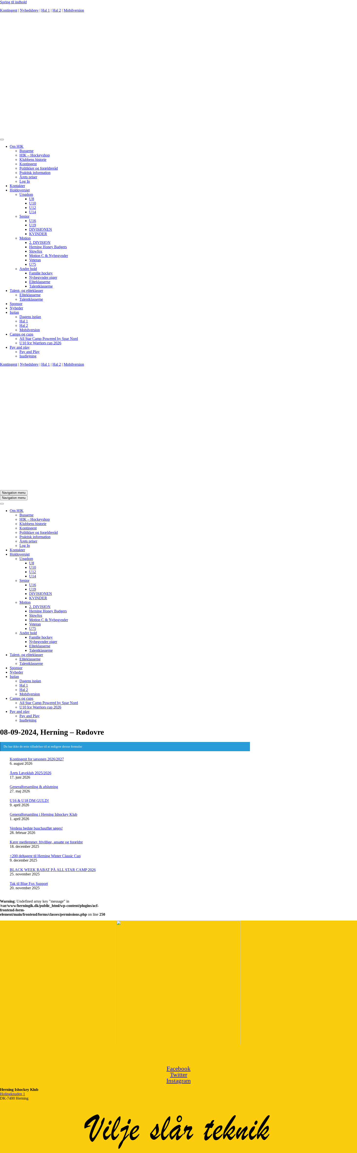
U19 (32, 225)
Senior (24, 216)
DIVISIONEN (40, 229)
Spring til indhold (13, 2)
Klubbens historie (32, 159)
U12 (32, 208)
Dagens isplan (30, 317)
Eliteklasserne (39, 282)
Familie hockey (41, 273)
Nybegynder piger (43, 277)
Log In (24, 181)
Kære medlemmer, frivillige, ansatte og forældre (46, 842)
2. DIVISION (40, 242)
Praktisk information (35, 173)
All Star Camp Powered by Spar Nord (48, 339)
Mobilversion (74, 10)
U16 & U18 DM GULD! (29, 801)
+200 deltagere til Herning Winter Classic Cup (45, 856)
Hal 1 (45, 10)
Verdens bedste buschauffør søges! (36, 828)
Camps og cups (21, 334)
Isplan (14, 312)
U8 (31, 199)
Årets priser (28, 177)
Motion (25, 238)
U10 (32, 203)
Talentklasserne (41, 286)
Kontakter (17, 186)
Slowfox (35, 251)
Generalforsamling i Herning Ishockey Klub (43, 814)
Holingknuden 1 (12, 1094)
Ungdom (26, 194)
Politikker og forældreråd (38, 168)
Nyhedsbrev (29, 10)
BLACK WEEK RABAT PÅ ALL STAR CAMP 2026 (53, 870)
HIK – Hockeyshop (34, 155)
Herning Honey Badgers (48, 247)
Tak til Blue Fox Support (29, 883)
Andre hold (28, 269)
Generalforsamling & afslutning (34, 787)
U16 (32, 221)
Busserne (26, 151)
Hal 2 (56, 10)
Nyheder (16, 308)
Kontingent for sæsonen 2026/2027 (37, 759)
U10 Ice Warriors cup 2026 (40, 343)
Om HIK (17, 146)
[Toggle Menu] (2, 139)
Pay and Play (29, 352)
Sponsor (16, 304)
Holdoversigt (20, 190)
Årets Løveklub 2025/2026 (30, 773)
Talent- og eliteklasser (26, 290)
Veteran (35, 260)
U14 (32, 212)
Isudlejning (27, 356)
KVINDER (38, 234)
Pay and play (20, 347)
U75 (32, 264)
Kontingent (8, 10)
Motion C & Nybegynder (48, 256)
